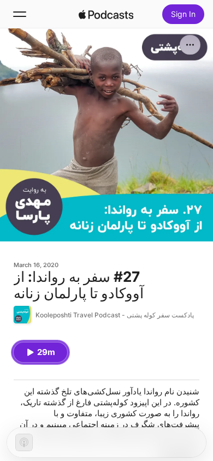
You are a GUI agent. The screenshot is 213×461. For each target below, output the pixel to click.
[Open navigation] (20, 14)
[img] (105, 14)
